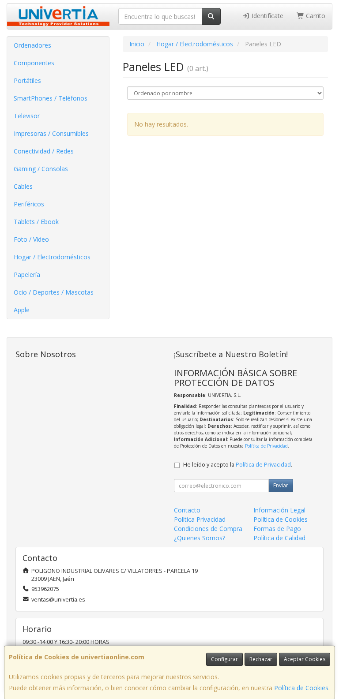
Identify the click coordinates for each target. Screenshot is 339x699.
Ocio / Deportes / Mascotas (54, 292)
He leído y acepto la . (237, 464)
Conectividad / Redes (44, 151)
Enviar (280, 485)
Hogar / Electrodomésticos (52, 257)
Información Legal (279, 510)
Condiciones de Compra (208, 528)
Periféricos (29, 204)
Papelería (27, 274)
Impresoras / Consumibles (51, 133)
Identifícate (266, 15)
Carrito (314, 15)
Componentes (34, 63)
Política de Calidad (279, 538)
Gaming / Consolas (41, 168)
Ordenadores (32, 45)
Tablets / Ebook (36, 221)
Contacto (187, 510)
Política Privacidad (200, 519)
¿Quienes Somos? (199, 538)
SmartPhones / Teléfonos (50, 98)
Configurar (224, 659)
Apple (22, 310)
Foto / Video (31, 239)
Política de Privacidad (266, 446)
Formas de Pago (277, 528)
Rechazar (260, 659)
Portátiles (27, 80)
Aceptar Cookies (304, 659)
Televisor (27, 116)
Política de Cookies (301, 688)
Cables (23, 186)
